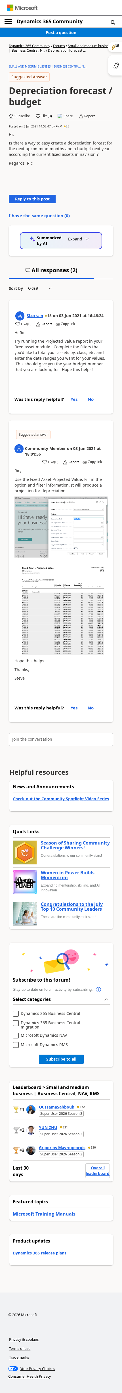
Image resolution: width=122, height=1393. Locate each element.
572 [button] (82, 1107)
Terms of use (19, 1348)
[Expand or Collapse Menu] (8, 22)
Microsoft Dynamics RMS (44, 1044)
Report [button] (89, 116)
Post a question (61, 32)
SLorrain (35, 315)
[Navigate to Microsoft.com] (22, 8)
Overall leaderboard (98, 1170)
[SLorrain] (19, 316)
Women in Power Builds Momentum (67, 875)
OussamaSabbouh (56, 1107)
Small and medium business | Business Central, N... (48, 66)
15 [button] (49, 315)
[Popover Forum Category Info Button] (98, 989)
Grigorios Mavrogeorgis (62, 1147)
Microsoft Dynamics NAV (44, 1035)
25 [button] (67, 126)
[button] (113, 22)
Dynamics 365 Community (50, 21)
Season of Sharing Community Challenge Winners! (75, 846)
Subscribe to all (61, 1059)
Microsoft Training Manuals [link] (44, 1214)
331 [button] (65, 1127)
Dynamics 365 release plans (39, 1253)
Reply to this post (32, 199)
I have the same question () (39, 215)
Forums (59, 45)
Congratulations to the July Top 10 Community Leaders (72, 907)
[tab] (51, 272)
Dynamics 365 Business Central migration (50, 1025)
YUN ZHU (48, 1127)
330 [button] (93, 1147)
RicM (59, 126)
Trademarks (19, 1357)
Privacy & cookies (24, 1339)
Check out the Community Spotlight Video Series (61, 798)
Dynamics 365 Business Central (50, 1013)
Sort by (16, 288)
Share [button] (68, 116)
